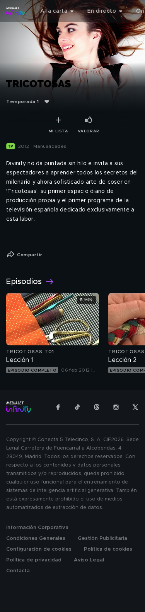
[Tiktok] (77, 407)
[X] (135, 407)
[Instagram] (116, 407)
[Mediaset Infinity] (15, 11)
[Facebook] (58, 407)
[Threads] (96, 407)
